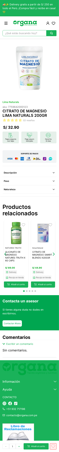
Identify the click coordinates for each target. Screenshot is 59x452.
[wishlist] (53, 23)
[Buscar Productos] (51, 33)
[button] (5, 254)
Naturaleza (9, 189)
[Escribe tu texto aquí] (4, 404)
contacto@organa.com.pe (21, 415)
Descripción (10, 172)
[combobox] (29, 33)
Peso (6, 181)
